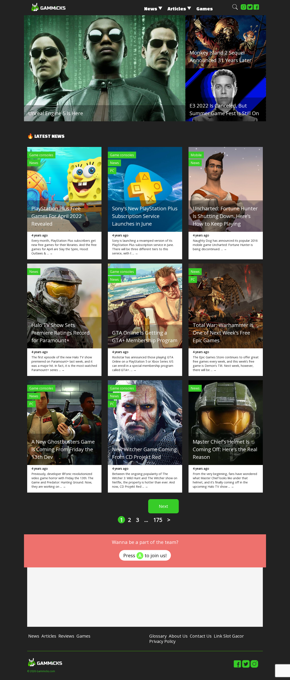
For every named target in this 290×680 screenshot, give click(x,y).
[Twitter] (250, 9)
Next (163, 506)
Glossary (158, 636)
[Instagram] (243, 9)
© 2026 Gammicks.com (41, 671)
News (150, 8)
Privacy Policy (162, 641)
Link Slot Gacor (229, 636)
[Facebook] (256, 9)
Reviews (66, 636)
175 (157, 519)
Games (204, 8)
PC (112, 170)
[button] (235, 9)
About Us (178, 636)
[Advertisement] (145, 597)
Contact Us (201, 636)
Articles (177, 8)
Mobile (196, 155)
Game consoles (41, 155)
